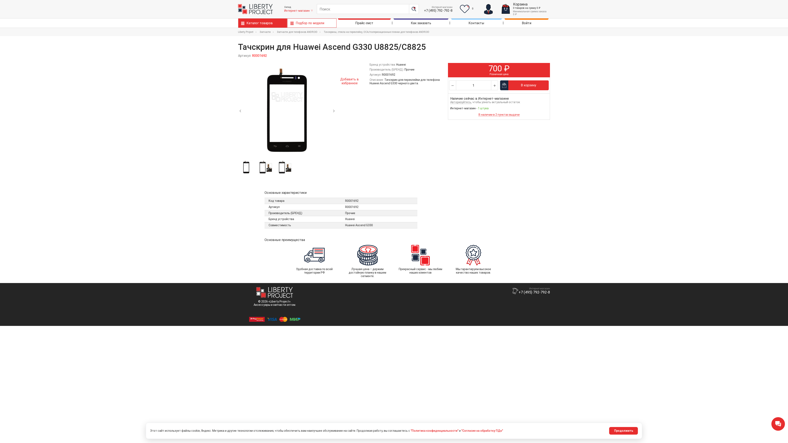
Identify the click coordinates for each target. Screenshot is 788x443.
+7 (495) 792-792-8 (438, 11)
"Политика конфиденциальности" (434, 430)
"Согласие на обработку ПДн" (482, 430)
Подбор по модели (310, 23)
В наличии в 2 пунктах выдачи (499, 114)
